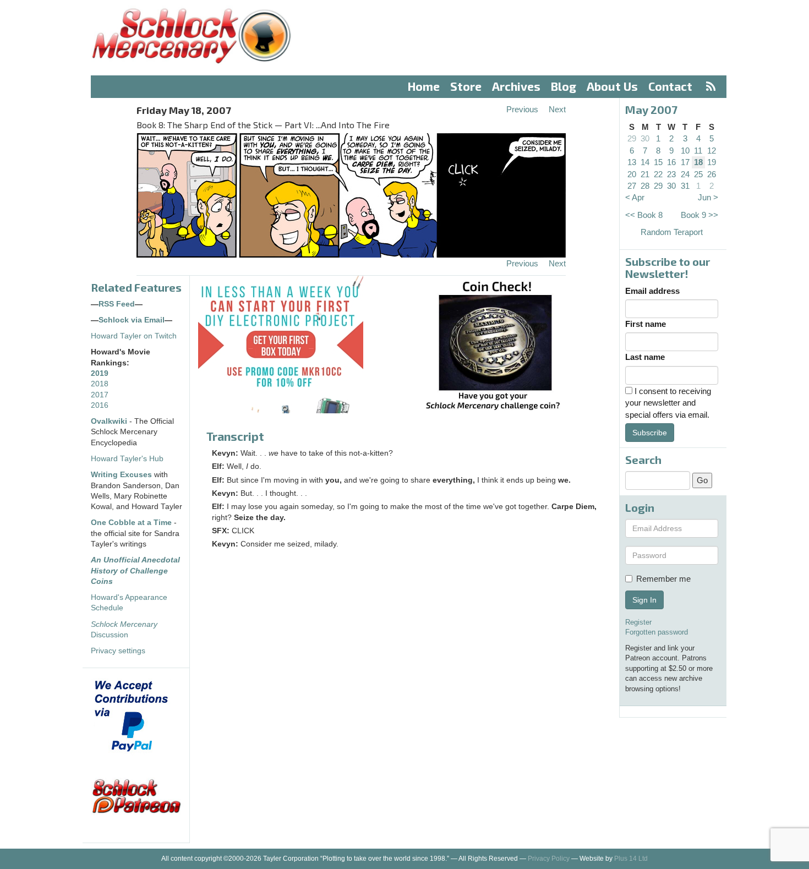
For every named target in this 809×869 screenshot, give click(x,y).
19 (711, 162)
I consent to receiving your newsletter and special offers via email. (668, 402)
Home (424, 86)
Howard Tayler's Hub (127, 459)
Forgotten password (656, 632)
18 (698, 162)
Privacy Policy (549, 858)
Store (466, 86)
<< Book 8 (644, 215)
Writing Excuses (121, 475)
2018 (99, 384)
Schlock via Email (132, 320)
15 (658, 162)
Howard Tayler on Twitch (134, 336)
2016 (99, 405)
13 (631, 162)
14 (645, 162)
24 (685, 174)
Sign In (644, 599)
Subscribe (649, 432)
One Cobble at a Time (131, 522)
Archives (516, 86)
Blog (563, 86)
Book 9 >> (699, 215)
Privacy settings (118, 651)
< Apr (634, 197)
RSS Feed (117, 304)
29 (631, 138)
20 (631, 174)
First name (645, 324)
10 (685, 150)
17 (685, 162)
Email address (652, 291)
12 (711, 150)
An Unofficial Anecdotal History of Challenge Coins (135, 571)
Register (638, 622)
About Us (612, 86)
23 (671, 174)
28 (645, 185)
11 (698, 150)
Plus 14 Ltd (631, 858)
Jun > (708, 197)
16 (671, 162)
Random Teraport (672, 232)
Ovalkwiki (110, 421)
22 (658, 174)
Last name (645, 357)
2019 (99, 373)
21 (645, 174)
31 (685, 185)
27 (631, 185)
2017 (99, 395)
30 (645, 138)
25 (698, 174)
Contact (670, 86)
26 (711, 174)
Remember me (663, 578)
